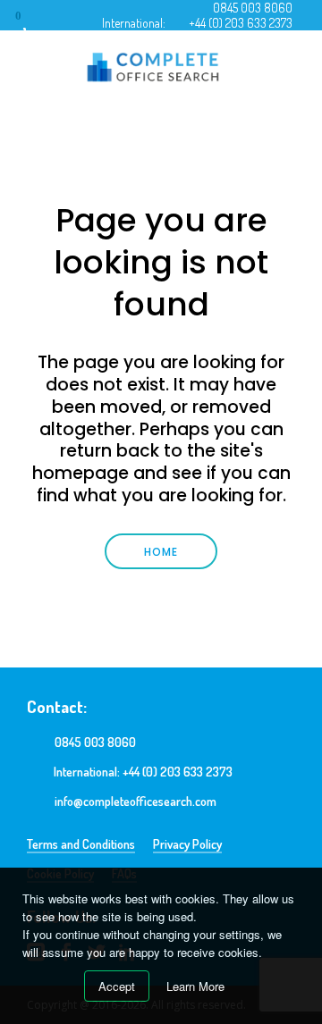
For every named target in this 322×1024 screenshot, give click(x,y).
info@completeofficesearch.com (135, 801)
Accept (116, 986)
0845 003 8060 (252, 7)
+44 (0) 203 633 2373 (240, 22)
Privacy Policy (187, 844)
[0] (34, 21)
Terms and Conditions (81, 844)
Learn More (195, 986)
